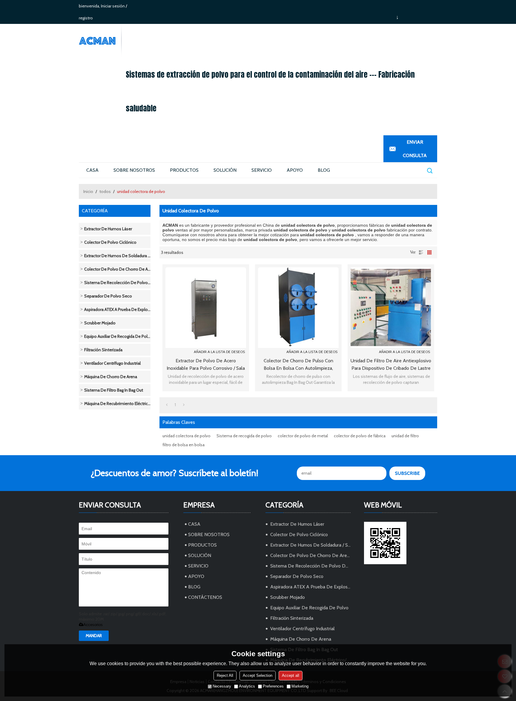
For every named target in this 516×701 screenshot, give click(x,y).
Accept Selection (257, 675)
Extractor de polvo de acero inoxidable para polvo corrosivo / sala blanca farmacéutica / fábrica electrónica (206, 365)
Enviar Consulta (415, 148)
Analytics (247, 686)
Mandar (94, 635)
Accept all (290, 675)
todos (105, 191)
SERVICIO (261, 170)
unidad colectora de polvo (186, 435)
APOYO (295, 170)
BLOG (324, 170)
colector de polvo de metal (303, 435)
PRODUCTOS (184, 170)
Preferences (273, 686)
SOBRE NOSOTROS (134, 170)
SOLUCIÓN (225, 170)
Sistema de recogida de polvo (244, 435)
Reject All (225, 675)
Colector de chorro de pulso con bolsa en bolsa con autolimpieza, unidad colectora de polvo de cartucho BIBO (298, 365)
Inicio (88, 191)
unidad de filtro (405, 435)
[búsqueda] (429, 170)
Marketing (299, 686)
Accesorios (93, 624)
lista (421, 252)
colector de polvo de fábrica (360, 435)
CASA (92, 170)
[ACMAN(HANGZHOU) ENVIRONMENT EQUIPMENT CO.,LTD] (100, 41)
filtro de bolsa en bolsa (183, 444)
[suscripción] (407, 473)
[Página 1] (167, 404)
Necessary (222, 686)
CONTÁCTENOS (205, 597)
